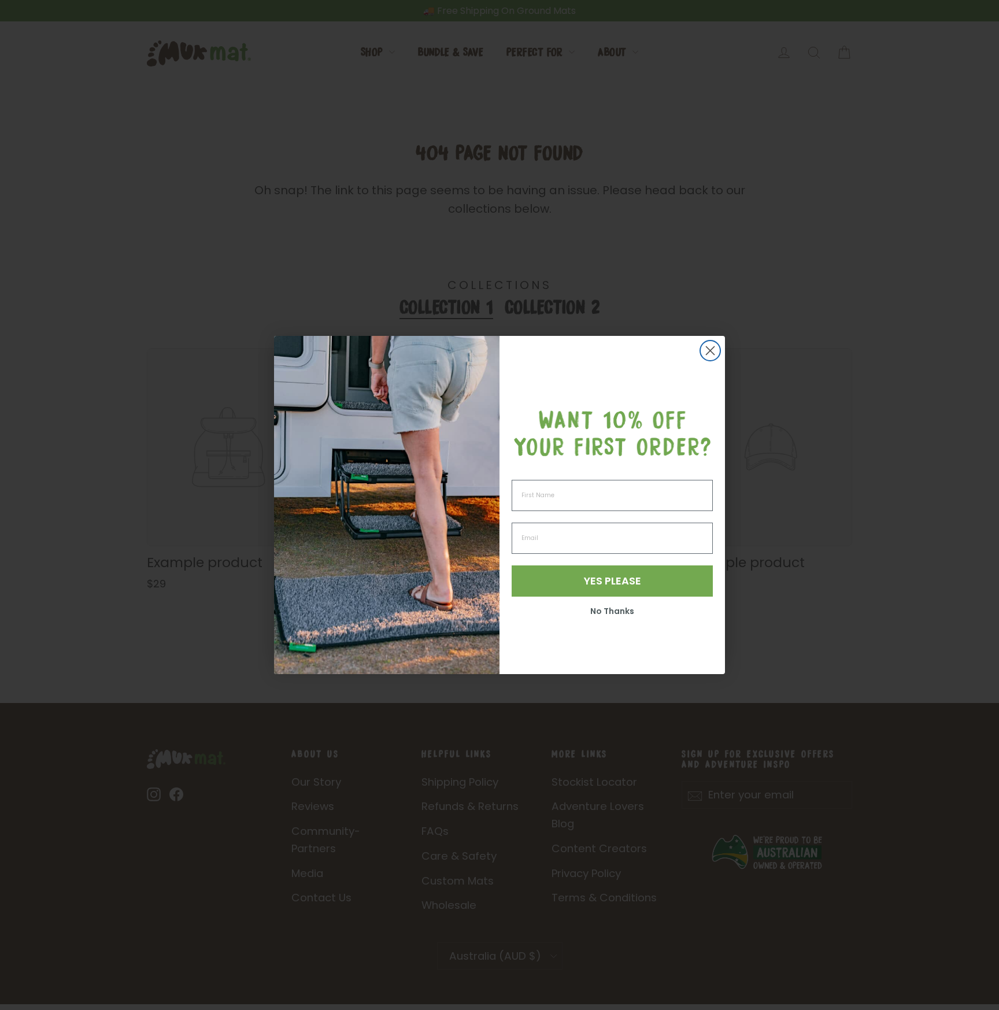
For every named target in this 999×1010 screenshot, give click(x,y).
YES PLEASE (612, 581)
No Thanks (612, 611)
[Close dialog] (710, 351)
